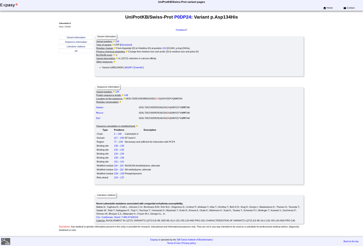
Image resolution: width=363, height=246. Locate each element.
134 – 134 (119, 154)
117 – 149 (119, 138)
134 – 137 (119, 177)
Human (117, 107)
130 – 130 (119, 146)
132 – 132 (119, 150)
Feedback (181, 30)
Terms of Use (173, 243)
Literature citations (76, 46)
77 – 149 (118, 142)
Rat (117, 118)
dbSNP (128, 67)
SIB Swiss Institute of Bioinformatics (195, 239)
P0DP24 (182, 17)
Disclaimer (126, 45)
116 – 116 (119, 165)
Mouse (117, 112)
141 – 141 (119, 161)
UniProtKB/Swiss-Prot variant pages (181, 1)
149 (126, 95)
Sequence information (76, 42)
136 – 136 (119, 157)
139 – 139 (119, 173)
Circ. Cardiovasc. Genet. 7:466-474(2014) (117, 217)
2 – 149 (118, 134)
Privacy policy (189, 243)
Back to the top (351, 241)
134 (117, 41)
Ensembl (138, 67)
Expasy (154, 239)
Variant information (76, 37)
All (76, 51)
